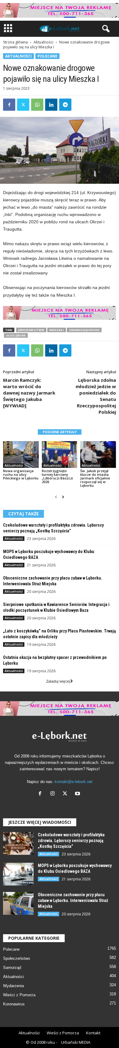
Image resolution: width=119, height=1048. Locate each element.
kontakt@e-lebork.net (73, 781)
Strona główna (15, 42)
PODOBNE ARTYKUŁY (60, 432)
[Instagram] (54, 794)
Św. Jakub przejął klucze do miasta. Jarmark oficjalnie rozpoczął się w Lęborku (95, 478)
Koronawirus (14, 1004)
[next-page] (63, 497)
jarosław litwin (31, 330)
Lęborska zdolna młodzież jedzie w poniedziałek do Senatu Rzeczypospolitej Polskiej (96, 396)
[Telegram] (65, 105)
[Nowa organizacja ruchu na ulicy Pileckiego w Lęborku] (21, 454)
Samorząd (12, 967)
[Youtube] (78, 794)
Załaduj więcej (58, 681)
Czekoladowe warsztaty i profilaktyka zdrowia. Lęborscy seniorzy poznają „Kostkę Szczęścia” (71, 840)
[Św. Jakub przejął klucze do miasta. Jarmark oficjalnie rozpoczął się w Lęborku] (98, 454)
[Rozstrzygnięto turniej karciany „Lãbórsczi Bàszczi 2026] (60, 454)
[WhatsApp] (37, 105)
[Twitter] (23, 105)
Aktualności (43, 42)
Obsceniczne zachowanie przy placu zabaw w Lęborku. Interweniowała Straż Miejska (73, 900)
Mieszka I (56, 330)
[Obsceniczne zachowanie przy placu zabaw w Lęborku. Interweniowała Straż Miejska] (18, 903)
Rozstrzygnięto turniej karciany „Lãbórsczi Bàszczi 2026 (57, 476)
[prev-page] (56, 497)
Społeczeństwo (16, 958)
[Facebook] (9, 105)
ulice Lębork (16, 335)
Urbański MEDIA (75, 1042)
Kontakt (93, 1033)
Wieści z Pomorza (19, 995)
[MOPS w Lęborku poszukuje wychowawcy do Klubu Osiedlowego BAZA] (18, 874)
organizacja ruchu (84, 330)
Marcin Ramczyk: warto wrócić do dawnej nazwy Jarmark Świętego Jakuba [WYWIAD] (29, 393)
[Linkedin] (51, 105)
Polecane (47, 56)
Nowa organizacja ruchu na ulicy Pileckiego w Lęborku (20, 474)
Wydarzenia (13, 986)
